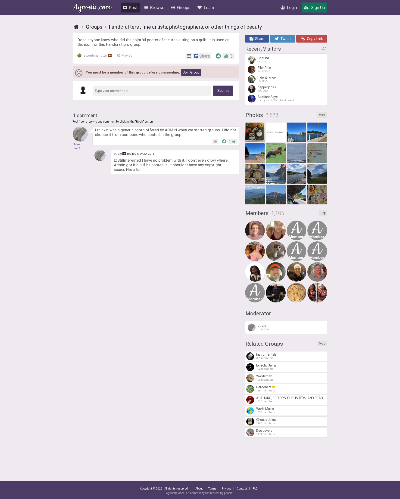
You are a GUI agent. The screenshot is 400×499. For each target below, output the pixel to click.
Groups (184, 7)
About (199, 488)
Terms (212, 488)
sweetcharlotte (96, 55)
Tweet (286, 39)
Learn (209, 7)
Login (292, 7)
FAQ (255, 488)
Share (259, 39)
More (322, 115)
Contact (242, 488)
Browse (157, 7)
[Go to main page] (76, 27)
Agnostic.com (92, 8)
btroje (118, 153)
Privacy (226, 488)
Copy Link (315, 39)
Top (323, 213)
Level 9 (76, 148)
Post (133, 7)
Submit (223, 90)
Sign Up (318, 7)
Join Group (191, 72)
